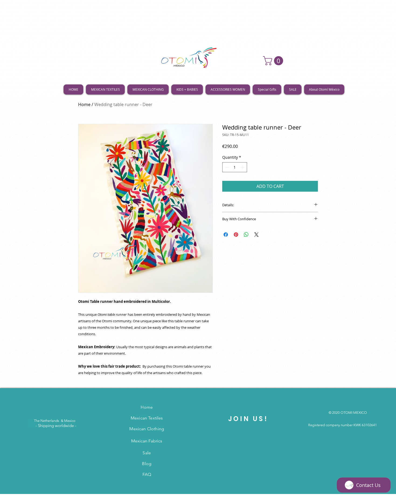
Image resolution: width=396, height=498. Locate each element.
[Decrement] (226, 167)
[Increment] (242, 167)
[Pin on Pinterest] (236, 234)
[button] (274, 60)
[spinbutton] (234, 167)
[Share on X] (256, 234)
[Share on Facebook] (226, 234)
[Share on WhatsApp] (246, 234)
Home (84, 104)
